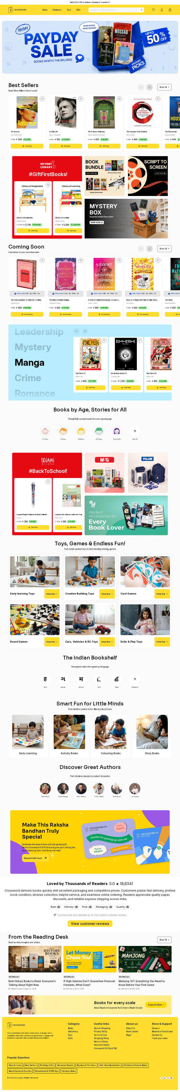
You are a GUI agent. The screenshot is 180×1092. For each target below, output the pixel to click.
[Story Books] (152, 732)
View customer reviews (90, 924)
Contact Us (157, 1035)
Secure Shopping (102, 1028)
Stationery (57, 10)
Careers (156, 1028)
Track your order (160, 1038)
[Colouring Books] (110, 732)
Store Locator (132, 1031)
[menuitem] (45, 9)
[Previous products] (141, 87)
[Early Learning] (28, 732)
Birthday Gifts (47, 1065)
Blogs (128, 1035)
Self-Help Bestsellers (109, 1065)
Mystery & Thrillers (86, 1065)
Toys (69, 10)
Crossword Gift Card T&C (105, 1048)
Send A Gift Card (33, 858)
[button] (153, 9)
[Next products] (149, 87)
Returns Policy (101, 1041)
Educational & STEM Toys (47, 1071)
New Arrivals (15, 1065)
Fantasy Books (69, 1071)
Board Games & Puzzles (20, 1071)
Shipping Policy (101, 1038)
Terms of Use (100, 1035)
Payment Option (101, 1045)
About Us (130, 1028)
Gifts (78, 10)
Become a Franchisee (162, 1031)
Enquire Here (155, 1004)
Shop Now (50, 594)
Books (45, 10)
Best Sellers (31, 1065)
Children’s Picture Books (135, 1065)
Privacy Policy (100, 1031)
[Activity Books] (69, 732)
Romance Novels (65, 1065)
